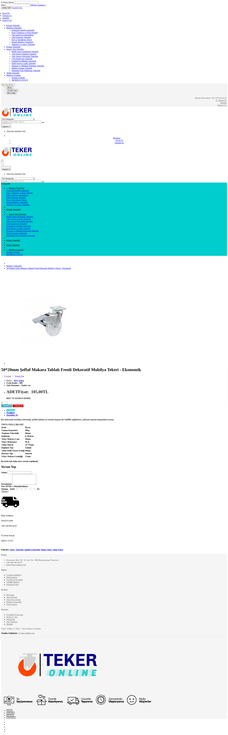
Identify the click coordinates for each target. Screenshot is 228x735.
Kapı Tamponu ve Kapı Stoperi (25, 33)
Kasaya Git (7, 20)
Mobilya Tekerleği (14, 28)
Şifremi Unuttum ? (38, 5)
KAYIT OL (17, 8)
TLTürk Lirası (12, 90)
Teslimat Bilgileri (13, 575)
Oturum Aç (7, 15)
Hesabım (10, 595)
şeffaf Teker (58, 550)
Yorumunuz (6, 484)
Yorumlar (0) (12, 415)
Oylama (4, 489)
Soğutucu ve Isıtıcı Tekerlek (23, 44)
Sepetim (5, 18)
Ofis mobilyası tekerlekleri (23, 35)
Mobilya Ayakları (13, 75)
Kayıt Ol (6, 13)
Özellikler (10, 413)
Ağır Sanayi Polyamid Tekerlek (25, 56)
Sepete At (6, 406)
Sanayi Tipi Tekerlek (15, 49)
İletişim (9, 624)
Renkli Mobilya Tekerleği (22, 42)
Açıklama (10, 410)
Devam (5, 492)
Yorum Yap (19, 376)
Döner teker (46, 550)
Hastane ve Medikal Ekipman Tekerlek (28, 66)
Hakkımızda (11, 577)
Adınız (4, 472)
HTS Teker (19, 380)
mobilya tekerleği (32, 550)
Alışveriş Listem (13, 600)
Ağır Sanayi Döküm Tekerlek (24, 54)
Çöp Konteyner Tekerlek (22, 59)
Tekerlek (19, 550)
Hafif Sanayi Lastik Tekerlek (24, 63)
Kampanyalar (12, 584)
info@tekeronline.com (16, 565)
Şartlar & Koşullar (14, 580)
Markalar (10, 619)
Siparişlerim (11, 597)
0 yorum (7, 376)
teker (12, 550)
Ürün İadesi (11, 604)
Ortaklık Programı (14, 615)
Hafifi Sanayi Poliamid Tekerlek (25, 51)
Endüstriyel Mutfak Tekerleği (24, 61)
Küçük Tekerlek (13, 25)
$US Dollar (11, 93)
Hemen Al (17, 406)
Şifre (3, 5)
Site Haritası (11, 622)
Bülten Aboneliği (13, 602)
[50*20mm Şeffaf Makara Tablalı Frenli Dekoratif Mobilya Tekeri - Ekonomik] (52, 363)
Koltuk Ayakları (18, 78)
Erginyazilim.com (27, 633)
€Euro (9, 88)
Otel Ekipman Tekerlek (21, 37)
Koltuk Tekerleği (13, 47)
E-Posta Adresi (7, 2)
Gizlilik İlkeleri (13, 582)
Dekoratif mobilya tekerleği (23, 30)
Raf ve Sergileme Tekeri (22, 40)
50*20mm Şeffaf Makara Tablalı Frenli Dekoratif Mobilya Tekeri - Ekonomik (38, 268)
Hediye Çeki (11, 617)
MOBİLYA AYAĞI (20, 80)
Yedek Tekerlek (12, 73)
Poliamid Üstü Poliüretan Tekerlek (26, 70)
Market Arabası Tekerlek (22, 68)
